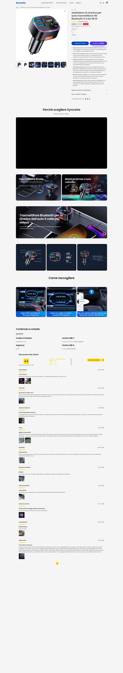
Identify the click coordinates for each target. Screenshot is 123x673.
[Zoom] (65, 11)
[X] (87, 99)
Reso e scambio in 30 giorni (79, 94)
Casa (17, 7)
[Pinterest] (89, 99)
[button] (102, 360)
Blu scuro (79, 31)
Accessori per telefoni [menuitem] (47, 3)
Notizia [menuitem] (72, 3)
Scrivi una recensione (94, 360)
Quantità (73, 35)
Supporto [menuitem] (78, 3)
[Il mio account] (103, 3)
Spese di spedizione (75, 26)
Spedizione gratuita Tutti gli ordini (81, 90)
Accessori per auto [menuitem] (61, 3)
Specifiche (19, 334)
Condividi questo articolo (77, 98)
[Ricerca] (100, 3)
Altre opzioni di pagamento (98, 46)
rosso (76, 31)
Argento (82, 31)
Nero (73, 31)
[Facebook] (85, 99)
